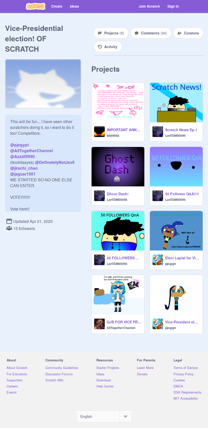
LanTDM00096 (175, 135)
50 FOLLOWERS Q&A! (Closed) (124, 257)
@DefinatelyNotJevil (54, 162)
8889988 (113, 135)
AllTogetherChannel (121, 327)
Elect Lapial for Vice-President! (182, 257)
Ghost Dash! (118, 193)
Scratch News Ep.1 (181, 129)
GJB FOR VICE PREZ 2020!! (124, 321)
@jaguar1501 (23, 174)
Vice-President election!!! (182, 321)
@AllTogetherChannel (31, 150)
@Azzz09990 (22, 156)
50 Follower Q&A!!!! (182, 193)
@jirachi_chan (24, 168)
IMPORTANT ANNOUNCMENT (124, 129)
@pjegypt (19, 145)
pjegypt (170, 263)
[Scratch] (35, 6)
